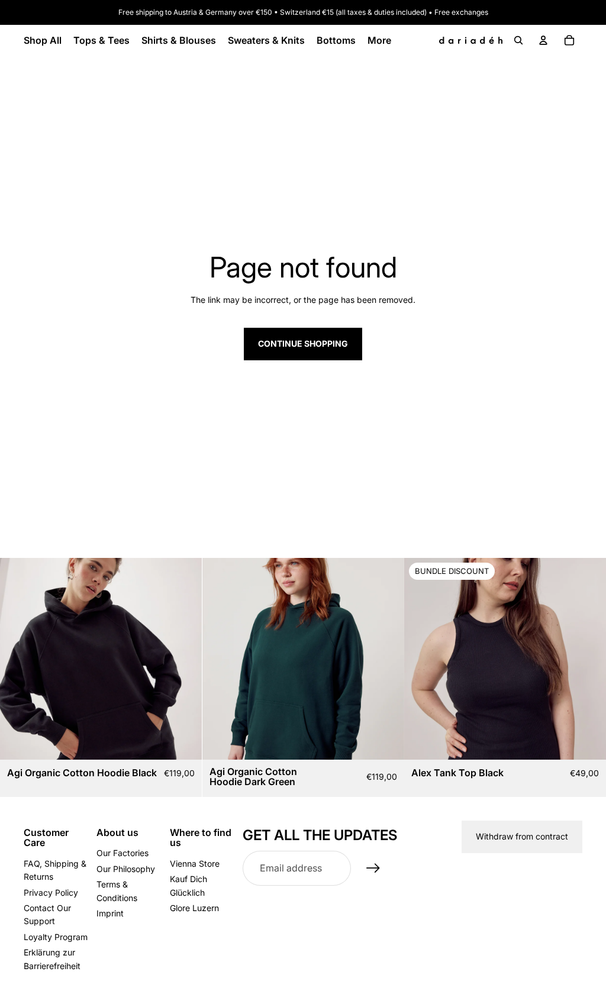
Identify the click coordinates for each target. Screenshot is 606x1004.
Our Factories (122, 853)
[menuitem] (379, 40)
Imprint (110, 913)
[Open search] (518, 40)
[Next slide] (184, 658)
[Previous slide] (18, 658)
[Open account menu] (543, 40)
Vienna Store (195, 863)
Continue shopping (303, 343)
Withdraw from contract (522, 836)
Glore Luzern (194, 908)
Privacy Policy (51, 892)
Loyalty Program (56, 937)
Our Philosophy (125, 869)
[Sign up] (373, 868)
